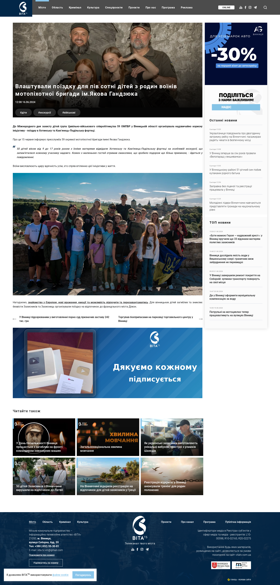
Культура (93, 7)
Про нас (151, 7)
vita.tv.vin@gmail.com (50, 550)
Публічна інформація (238, 521)
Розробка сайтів (245, 580)
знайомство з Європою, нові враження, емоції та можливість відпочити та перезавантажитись (88, 302)
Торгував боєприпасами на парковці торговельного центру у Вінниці (155, 319)
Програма (168, 7)
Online (226, 7)
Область (57, 7)
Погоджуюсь (83, 575)
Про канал (187, 521)
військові (69, 112)
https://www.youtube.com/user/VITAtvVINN (107, 363)
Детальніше (236, 135)
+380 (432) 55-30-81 (47, 546)
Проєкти (134, 7)
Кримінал (75, 7)
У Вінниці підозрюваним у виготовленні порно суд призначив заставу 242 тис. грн (64, 319)
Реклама (187, 7)
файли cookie (60, 574)
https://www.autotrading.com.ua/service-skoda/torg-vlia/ (236, 54)
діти (24, 112)
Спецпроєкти (114, 7)
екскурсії (45, 112)
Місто (42, 7)
